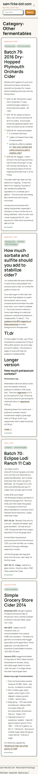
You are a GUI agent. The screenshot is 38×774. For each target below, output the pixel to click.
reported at (25, 401)
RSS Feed (4, 772)
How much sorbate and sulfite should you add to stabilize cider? (20, 150)
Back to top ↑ (23, 772)
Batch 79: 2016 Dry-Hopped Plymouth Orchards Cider (14, 64)
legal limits (22, 392)
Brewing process (10, 46)
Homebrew (21, 242)
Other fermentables (24, 46)
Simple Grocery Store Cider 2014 (18, 600)
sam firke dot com (17, 3)
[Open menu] (34, 5)
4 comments (8, 433)
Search (30, 12)
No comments (8, 227)
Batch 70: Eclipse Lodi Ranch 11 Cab (17, 458)
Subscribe (13, 772)
